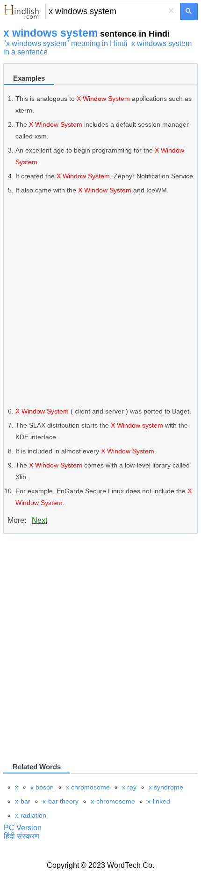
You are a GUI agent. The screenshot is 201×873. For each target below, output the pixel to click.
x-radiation (30, 815)
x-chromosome (113, 801)
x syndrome (166, 787)
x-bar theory (61, 801)
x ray (129, 787)
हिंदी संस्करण (21, 836)
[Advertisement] (100, 301)
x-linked (158, 801)
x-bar (22, 801)
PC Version (23, 828)
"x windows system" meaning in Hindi (65, 43)
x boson (42, 787)
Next (39, 520)
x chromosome (88, 787)
